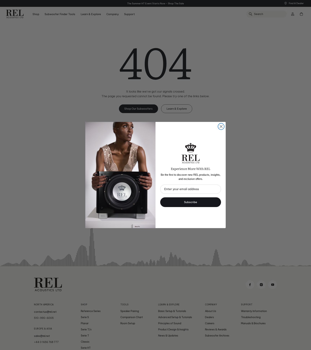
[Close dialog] (221, 126)
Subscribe (190, 202)
